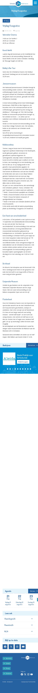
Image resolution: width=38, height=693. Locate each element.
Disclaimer (8, 673)
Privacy (8, 668)
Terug (7, 21)
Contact (8, 663)
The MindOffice (31, 682)
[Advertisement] (19, 395)
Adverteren (9, 658)
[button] (7, 369)
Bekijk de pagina (23, 362)
